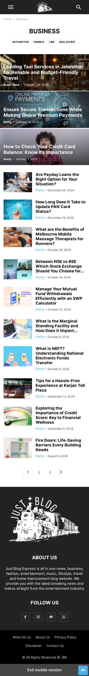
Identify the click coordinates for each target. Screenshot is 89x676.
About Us (43, 637)
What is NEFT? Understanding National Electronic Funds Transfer (60, 355)
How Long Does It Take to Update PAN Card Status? (60, 207)
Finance (39, 41)
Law (51, 41)
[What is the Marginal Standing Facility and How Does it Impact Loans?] (18, 329)
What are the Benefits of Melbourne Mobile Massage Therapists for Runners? (60, 236)
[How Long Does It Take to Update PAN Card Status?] (18, 210)
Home (7, 19)
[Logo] (44, 543)
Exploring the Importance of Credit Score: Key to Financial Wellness (58, 415)
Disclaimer (34, 646)
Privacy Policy (65, 637)
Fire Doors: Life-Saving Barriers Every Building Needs (58, 445)
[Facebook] (25, 617)
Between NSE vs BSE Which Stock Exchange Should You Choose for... (60, 266)
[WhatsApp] (64, 617)
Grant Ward (11, 85)
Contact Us (55, 646)
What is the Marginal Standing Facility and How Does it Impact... (57, 326)
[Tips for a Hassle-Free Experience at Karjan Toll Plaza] (18, 389)
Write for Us (22, 637)
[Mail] (51, 617)
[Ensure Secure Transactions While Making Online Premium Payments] (44, 109)
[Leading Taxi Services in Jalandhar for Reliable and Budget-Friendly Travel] (44, 72)
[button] (11, 7)
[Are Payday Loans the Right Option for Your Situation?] (18, 182)
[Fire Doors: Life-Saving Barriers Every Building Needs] (18, 448)
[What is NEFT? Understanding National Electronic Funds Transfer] (18, 356)
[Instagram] (38, 617)
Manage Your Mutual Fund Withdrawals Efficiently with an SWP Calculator (59, 296)
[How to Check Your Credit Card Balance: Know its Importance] (44, 146)
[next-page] (61, 472)
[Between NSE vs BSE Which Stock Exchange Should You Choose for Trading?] (18, 269)
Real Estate (67, 41)
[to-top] (83, 668)
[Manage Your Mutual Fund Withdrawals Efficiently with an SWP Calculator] (18, 297)
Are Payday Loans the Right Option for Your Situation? (57, 179)
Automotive (20, 41)
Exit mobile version (44, 669)
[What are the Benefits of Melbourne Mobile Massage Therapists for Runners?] (18, 237)
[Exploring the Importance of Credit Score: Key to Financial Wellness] (18, 416)
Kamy (7, 122)
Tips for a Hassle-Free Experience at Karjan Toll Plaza (60, 385)
